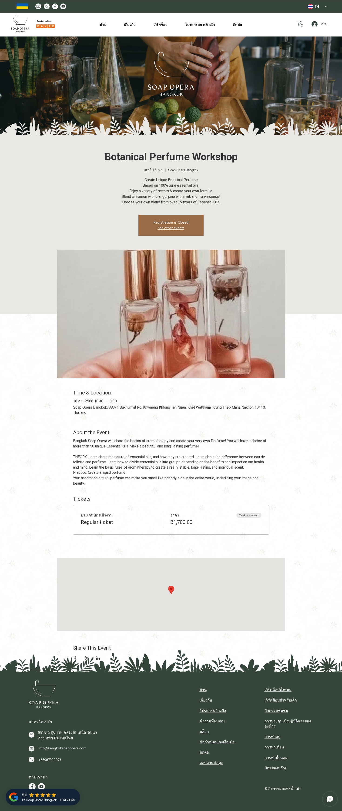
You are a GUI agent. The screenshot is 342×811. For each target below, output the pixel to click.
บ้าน (203, 690)
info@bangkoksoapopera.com (62, 748)
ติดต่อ (204, 752)
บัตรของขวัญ (275, 768)
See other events (171, 228)
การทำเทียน (274, 747)
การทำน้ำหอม (276, 758)
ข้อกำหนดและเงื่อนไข (217, 742)
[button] (300, 24)
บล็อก (204, 732)
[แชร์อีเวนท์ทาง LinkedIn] (98, 658)
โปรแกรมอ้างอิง (213, 711)
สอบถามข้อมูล (211, 763)
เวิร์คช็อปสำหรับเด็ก (281, 700)
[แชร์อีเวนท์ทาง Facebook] (75, 658)
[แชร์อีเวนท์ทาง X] (86, 658)
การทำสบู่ (272, 737)
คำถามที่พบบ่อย (212, 721)
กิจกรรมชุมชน (276, 711)
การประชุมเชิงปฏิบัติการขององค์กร (288, 723)
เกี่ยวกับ (206, 700)
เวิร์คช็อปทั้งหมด (278, 690)
